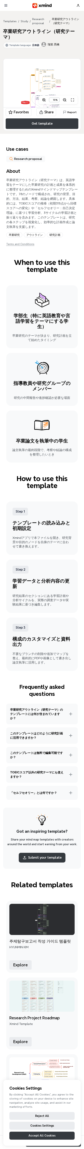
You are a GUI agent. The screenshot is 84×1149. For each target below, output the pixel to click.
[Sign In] (78, 5)
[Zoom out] (64, 100)
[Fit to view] (72, 100)
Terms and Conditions (20, 244)
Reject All (42, 1116)
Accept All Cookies (42, 1135)
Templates (10, 21)
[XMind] (42, 5)
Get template (42, 123)
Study (24, 21)
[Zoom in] (44, 100)
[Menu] (5, 5)
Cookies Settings (42, 1125)
